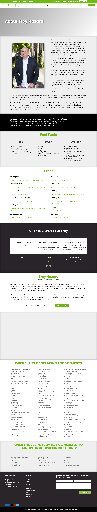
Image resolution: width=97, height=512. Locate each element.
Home (28, 479)
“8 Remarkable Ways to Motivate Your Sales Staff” (67, 194)
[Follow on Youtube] (15, 505)
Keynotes (29, 487)
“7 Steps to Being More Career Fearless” (64, 187)
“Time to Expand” (56, 210)
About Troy (29, 481)
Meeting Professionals (30, 490)
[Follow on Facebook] (9, 505)
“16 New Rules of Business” (59, 180)
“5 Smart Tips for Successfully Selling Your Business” (27, 187)
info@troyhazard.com (12, 483)
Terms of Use (73, 509)
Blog (27, 492)
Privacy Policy (64, 509)
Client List (29, 485)
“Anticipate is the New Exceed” (61, 218)
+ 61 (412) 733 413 (11, 486)
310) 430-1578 (12, 481)
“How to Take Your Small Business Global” (24, 201)
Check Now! (83, 1)
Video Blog (29, 494)
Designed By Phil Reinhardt (51, 509)
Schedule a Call (62, 306)
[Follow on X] (12, 505)
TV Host (28, 496)
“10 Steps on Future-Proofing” (20, 194)
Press (28, 483)
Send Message (85, 492)
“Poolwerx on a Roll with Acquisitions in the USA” (26, 218)
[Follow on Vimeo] (17, 505)
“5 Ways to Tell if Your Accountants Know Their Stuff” (28, 180)
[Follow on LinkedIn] (6, 505)
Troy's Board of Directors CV (36, 306)
